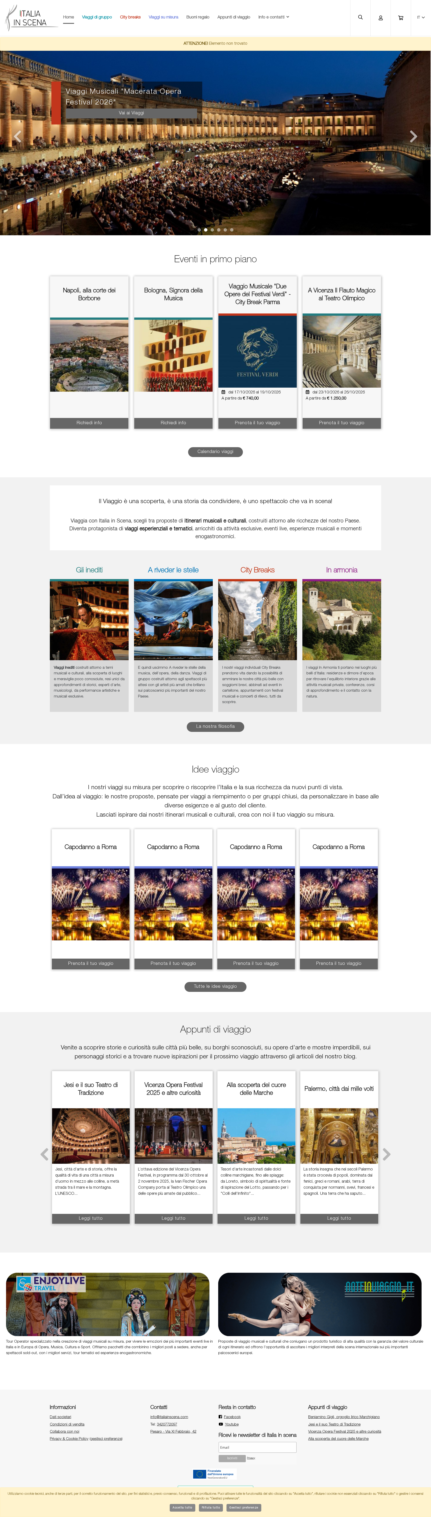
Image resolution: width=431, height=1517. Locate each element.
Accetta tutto (182, 1507)
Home (68, 18)
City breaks (130, 18)
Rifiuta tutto (211, 1507)
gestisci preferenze (106, 1439)
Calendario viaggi (215, 452)
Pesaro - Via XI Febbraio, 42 (173, 1432)
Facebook (232, 1417)
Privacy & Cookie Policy (69, 1439)
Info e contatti (271, 18)
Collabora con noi (64, 1432)
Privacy (251, 1458)
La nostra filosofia (215, 727)
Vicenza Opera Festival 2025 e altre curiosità (344, 1432)
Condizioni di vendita (67, 1425)
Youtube (232, 1425)
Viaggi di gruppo (97, 18)
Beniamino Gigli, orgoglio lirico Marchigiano (344, 1417)
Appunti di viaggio (234, 18)
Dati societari (60, 1417)
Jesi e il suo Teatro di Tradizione (334, 1425)
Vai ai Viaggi (131, 113)
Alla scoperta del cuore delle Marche (338, 1439)
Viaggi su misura (163, 18)
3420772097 (167, 1425)
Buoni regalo (197, 18)
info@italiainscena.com (169, 1417)
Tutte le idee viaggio (215, 987)
